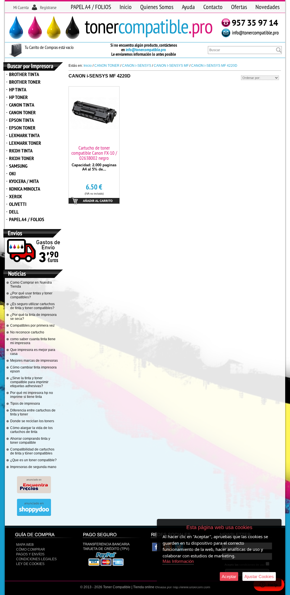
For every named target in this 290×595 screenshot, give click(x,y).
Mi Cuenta (21, 7)
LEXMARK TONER (25, 143)
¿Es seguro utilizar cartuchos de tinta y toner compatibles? (32, 306)
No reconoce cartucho (27, 332)
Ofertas (239, 7)
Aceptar (229, 576)
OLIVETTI (17, 204)
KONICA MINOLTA (24, 189)
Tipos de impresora (25, 404)
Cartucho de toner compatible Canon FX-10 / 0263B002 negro (94, 153)
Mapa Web (25, 545)
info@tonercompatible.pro (146, 49)
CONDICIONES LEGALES (36, 559)
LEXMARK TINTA (24, 135)
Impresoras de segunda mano (33, 467)
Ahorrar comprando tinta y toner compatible (30, 441)
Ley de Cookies (30, 564)
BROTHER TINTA (24, 74)
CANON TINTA (21, 105)
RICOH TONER (21, 158)
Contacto (213, 7)
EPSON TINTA (21, 120)
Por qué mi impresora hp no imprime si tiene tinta (31, 395)
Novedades (267, 7)
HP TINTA (17, 89)
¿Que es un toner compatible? (33, 460)
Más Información (178, 561)
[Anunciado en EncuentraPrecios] (34, 492)
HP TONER (18, 97)
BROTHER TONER (24, 82)
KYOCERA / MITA (24, 181)
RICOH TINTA (21, 150)
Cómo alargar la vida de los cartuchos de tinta (31, 430)
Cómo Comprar (30, 549)
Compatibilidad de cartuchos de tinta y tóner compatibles (32, 451)
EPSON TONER (22, 127)
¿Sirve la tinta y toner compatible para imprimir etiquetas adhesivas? (29, 382)
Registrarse (48, 7)
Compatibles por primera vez (32, 325)
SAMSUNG (18, 166)
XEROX (15, 196)
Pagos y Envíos (30, 554)
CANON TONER (22, 112)
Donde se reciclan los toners (32, 421)
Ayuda (188, 7)
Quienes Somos (156, 7)
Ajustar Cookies (259, 576)
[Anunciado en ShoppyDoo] (34, 515)
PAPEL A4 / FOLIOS (91, 7)
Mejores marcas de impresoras (34, 361)
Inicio (126, 7)
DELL (14, 211)
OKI (12, 173)
